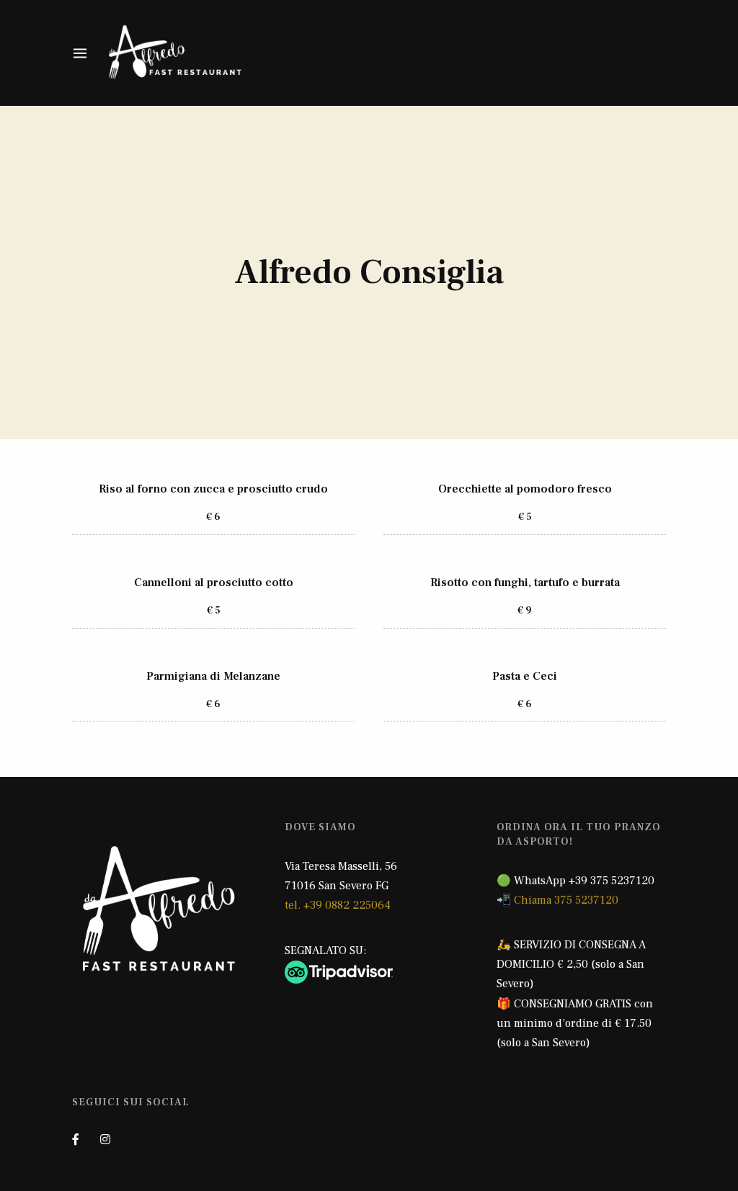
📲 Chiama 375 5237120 (557, 900)
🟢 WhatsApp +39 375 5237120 (575, 880)
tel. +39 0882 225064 (338, 905)
